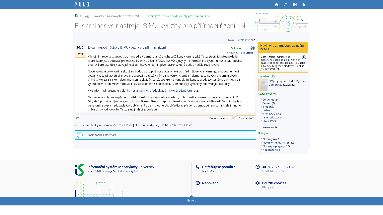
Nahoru (191, 200)
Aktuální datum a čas (273, 171)
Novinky (268, 139)
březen (267, 106)
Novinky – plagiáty (274, 146)
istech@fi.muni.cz (211, 171)
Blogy (86, 16)
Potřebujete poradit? (218, 167)
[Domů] (276, 4)
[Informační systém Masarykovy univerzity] (82, 4)
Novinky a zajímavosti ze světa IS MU (116, 16)
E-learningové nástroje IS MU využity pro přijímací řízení (177, 16)
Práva (230, 40)
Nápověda (210, 183)
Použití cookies (274, 183)
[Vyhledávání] (285, 4)
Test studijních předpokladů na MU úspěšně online (163, 90)
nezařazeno (270, 149)
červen (267, 103)
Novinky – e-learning (275, 142)
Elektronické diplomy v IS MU (153, 125)
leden (266, 110)
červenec (268, 99)
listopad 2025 (271, 117)
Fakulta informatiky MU (125, 171)
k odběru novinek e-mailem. (276, 58)
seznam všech (271, 127)
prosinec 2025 (271, 114)
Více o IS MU (94, 171)
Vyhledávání (245, 40)
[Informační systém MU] (76, 15)
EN (295, 4)
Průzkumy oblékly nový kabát (94, 125)
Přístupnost (268, 187)
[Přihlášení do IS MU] (303, 4)
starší (266, 121)
